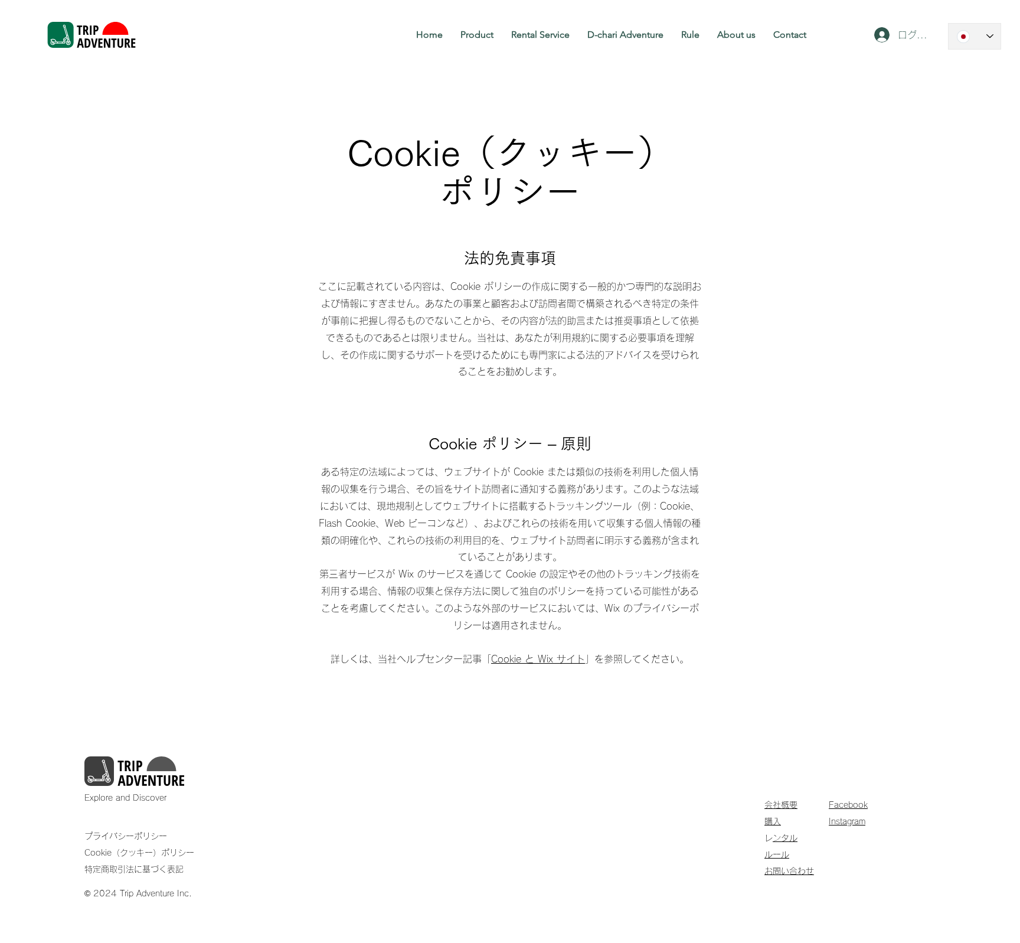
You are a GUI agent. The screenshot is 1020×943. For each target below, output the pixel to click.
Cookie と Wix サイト (538, 659)
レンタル (785, 838)
